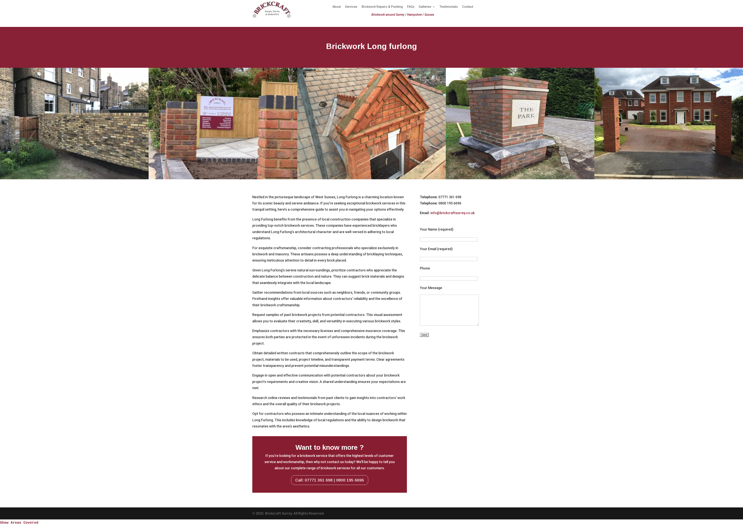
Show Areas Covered (19, 523)
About (336, 7)
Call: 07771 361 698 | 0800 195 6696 (329, 480)
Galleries (425, 7)
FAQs (410, 7)
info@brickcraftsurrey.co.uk (453, 213)
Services (351, 7)
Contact (467, 7)
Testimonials (448, 7)
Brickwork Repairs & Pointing (382, 7)
